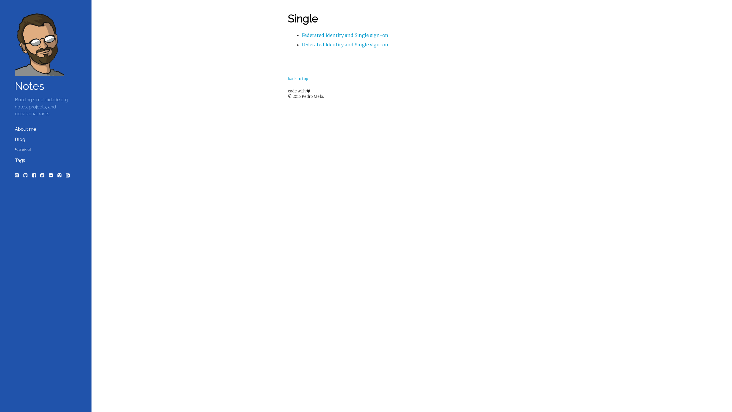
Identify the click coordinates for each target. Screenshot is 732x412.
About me (25, 129)
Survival (23, 149)
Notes (29, 86)
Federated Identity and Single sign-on (345, 35)
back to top (298, 78)
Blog (20, 139)
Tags (20, 160)
